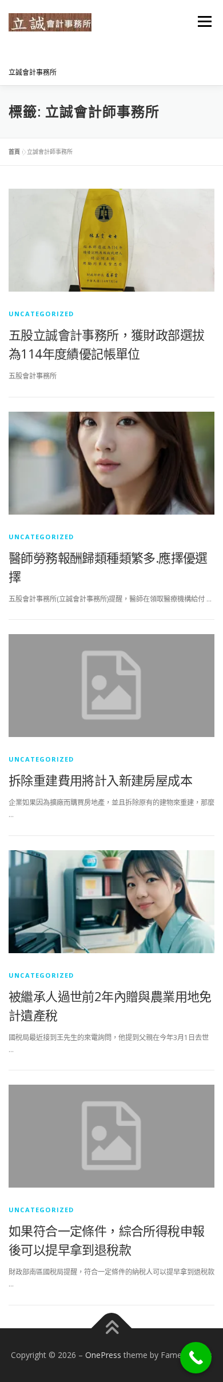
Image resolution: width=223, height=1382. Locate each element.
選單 (201, 21)
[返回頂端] (111, 1328)
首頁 (14, 152)
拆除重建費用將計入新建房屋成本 (100, 779)
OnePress (103, 1354)
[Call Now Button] (196, 1357)
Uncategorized (41, 313)
